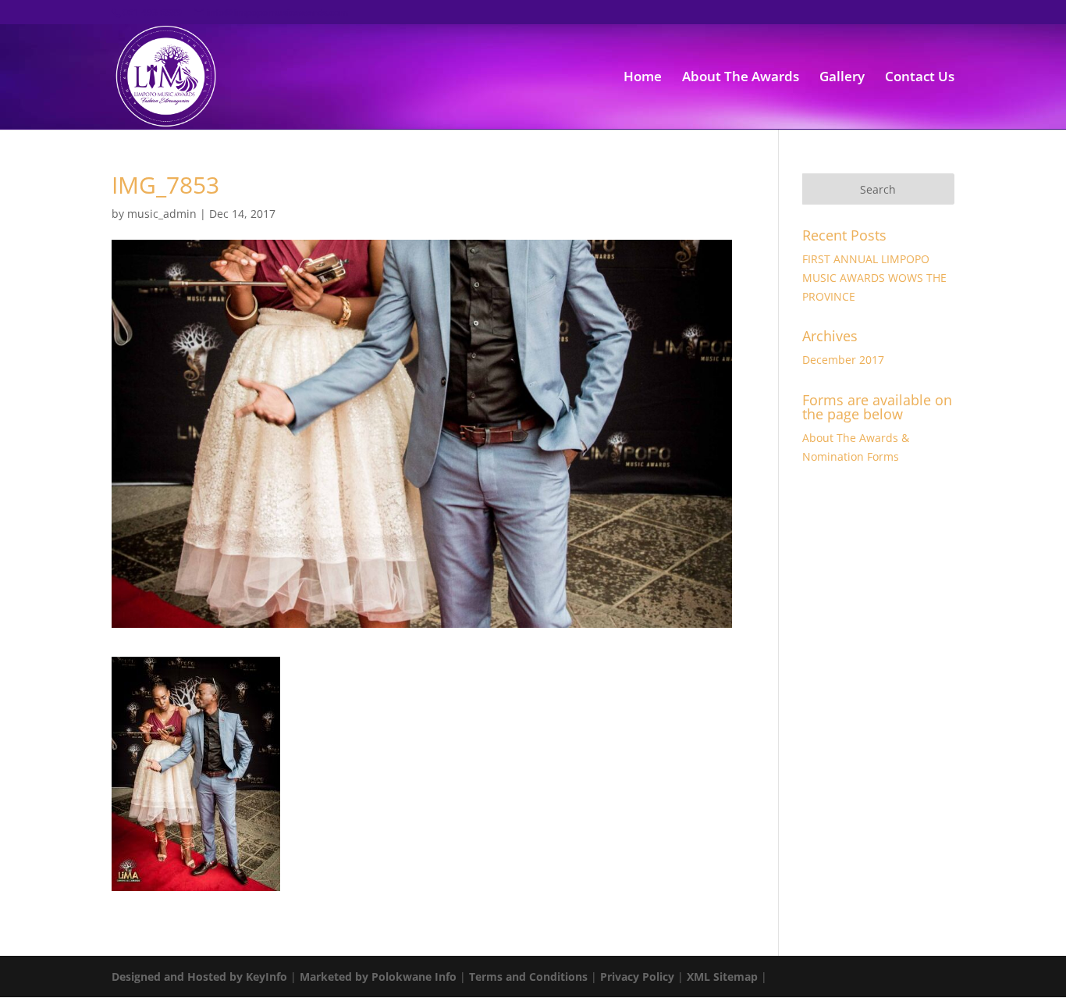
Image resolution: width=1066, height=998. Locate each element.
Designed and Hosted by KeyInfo (199, 976)
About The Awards (740, 78)
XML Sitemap (722, 976)
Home (643, 78)
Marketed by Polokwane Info (378, 976)
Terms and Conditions (528, 976)
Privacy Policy (637, 976)
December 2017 (843, 359)
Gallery (842, 78)
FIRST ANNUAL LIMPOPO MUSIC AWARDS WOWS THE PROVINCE (874, 277)
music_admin (162, 213)
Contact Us (919, 78)
